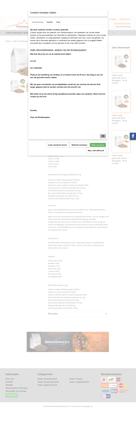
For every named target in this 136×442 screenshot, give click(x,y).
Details (50, 22)
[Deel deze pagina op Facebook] (133, 136)
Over (58, 22)
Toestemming (37, 22)
